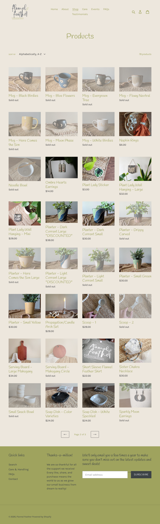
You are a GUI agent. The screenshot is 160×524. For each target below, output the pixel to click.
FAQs (12, 474)
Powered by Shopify (41, 516)
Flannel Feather (24, 516)
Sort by (12, 54)
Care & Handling (19, 469)
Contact (13, 478)
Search (13, 464)
